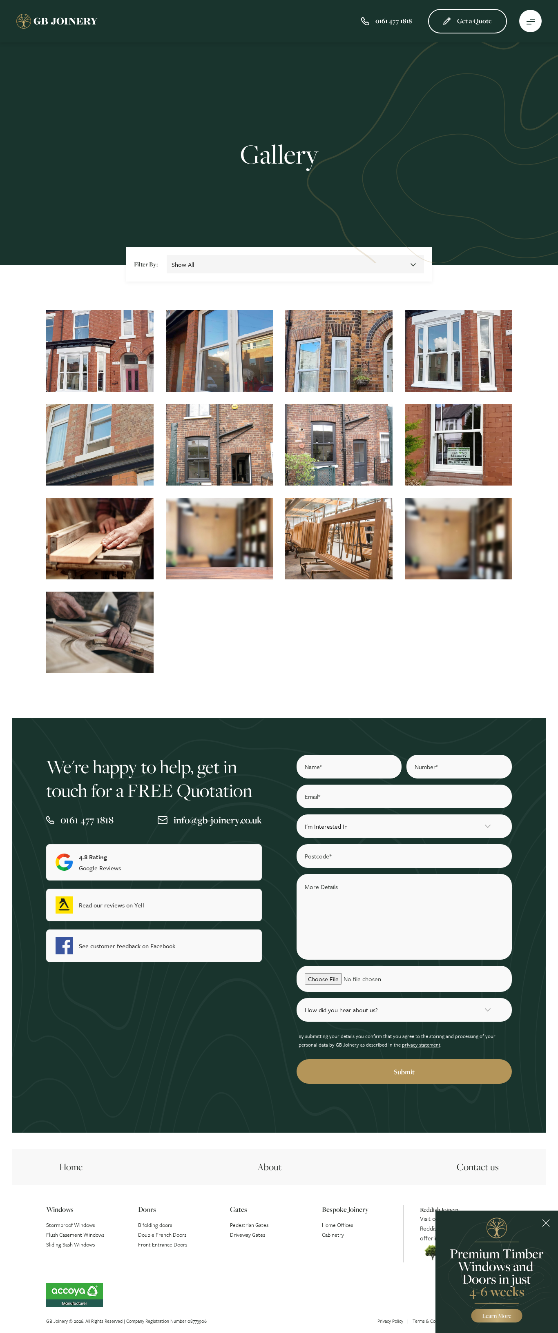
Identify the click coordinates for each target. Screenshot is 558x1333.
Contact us (478, 1166)
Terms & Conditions (432, 1320)
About (269, 1166)
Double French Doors (162, 1235)
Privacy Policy (390, 1320)
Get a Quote (474, 20)
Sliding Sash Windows (70, 1244)
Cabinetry (333, 1235)
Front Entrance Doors (162, 1244)
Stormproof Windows (70, 1225)
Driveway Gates (247, 1235)
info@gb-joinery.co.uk (218, 820)
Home (71, 1166)
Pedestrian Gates (249, 1225)
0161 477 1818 (87, 820)
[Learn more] (496, 1272)
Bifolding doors (155, 1225)
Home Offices (337, 1225)
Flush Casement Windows (75, 1235)
